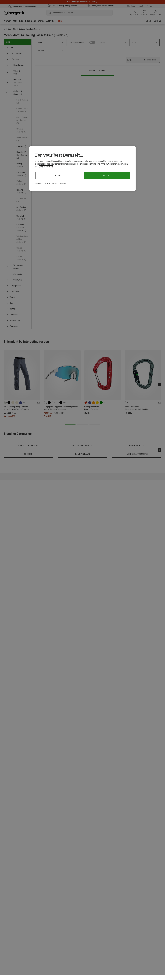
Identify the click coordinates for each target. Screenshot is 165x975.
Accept (107, 175)
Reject (58, 175)
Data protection (46, 167)
